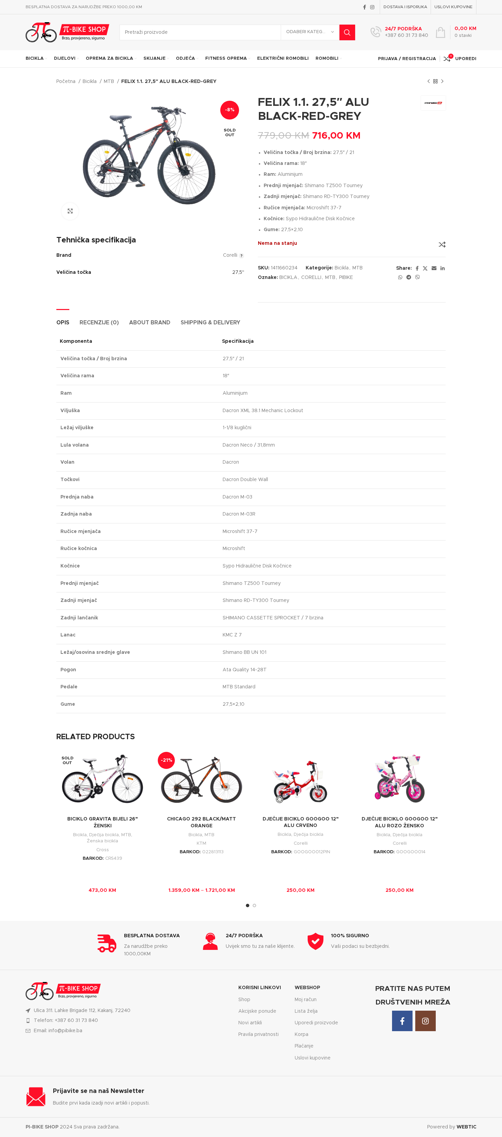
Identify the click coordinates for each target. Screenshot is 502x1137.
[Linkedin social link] (442, 268)
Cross (102, 849)
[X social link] (425, 268)
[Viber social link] (417, 277)
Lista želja (306, 1011)
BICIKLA (288, 277)
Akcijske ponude (257, 1011)
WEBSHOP (307, 987)
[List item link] (128, 1020)
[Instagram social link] (372, 7)
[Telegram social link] (408, 277)
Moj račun (306, 999)
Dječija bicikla (104, 834)
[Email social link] (434, 268)
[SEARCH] (347, 32)
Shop (244, 999)
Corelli (301, 843)
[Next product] (442, 81)
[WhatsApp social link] (400, 277)
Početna (66, 81)
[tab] (62, 319)
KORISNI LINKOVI (259, 987)
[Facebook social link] (364, 7)
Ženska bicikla (102, 841)
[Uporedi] (442, 244)
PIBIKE (346, 277)
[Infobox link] (399, 32)
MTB (109, 81)
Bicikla (90, 81)
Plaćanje (304, 1046)
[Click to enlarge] (70, 211)
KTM (201, 843)
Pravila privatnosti (258, 1034)
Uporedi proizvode (316, 1023)
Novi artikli (250, 1023)
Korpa (301, 1034)
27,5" (238, 272)
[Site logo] (67, 32)
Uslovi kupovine (313, 1058)
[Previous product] (428, 81)
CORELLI (311, 277)
